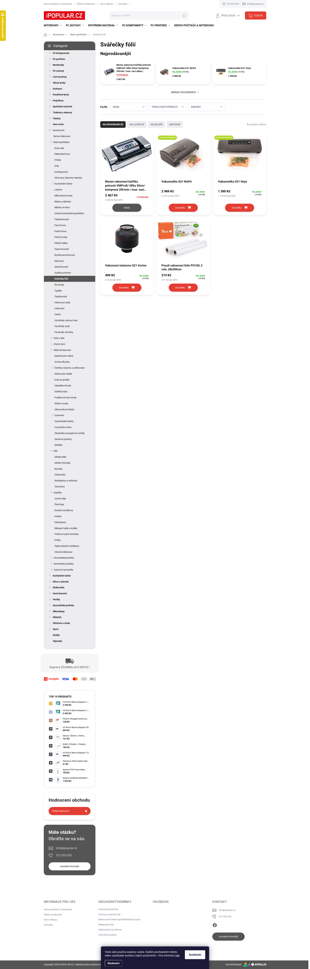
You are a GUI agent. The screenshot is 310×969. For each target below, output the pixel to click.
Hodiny (58, 516)
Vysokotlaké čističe (63, 421)
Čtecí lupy (59, 504)
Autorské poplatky (107, 934)
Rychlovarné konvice (64, 255)
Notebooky (58, 65)
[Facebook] (214, 924)
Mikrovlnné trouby (63, 195)
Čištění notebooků (86, 4)
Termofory (59, 486)
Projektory (58, 100)
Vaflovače (59, 308)
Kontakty (122, 4)
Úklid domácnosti (62, 350)
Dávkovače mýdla (63, 373)
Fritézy (57, 160)
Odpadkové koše (62, 385)
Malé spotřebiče (61, 142)
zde (177, 955)
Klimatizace (60, 522)
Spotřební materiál (62, 106)
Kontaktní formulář (69, 866)
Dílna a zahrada (61, 581)
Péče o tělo (59, 338)
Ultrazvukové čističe (64, 409)
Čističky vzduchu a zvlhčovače (69, 368)
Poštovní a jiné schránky (66, 534)
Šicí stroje (59, 284)
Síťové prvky (59, 83)
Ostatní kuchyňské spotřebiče (69, 213)
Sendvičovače (61, 266)
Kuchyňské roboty (63, 183)
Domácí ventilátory (63, 510)
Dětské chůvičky (62, 463)
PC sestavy (58, 71)
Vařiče (57, 314)
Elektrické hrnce (62, 154)
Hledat (184, 15)
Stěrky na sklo (61, 403)
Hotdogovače (61, 172)
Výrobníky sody (62, 326)
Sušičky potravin (62, 272)
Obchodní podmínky (108, 909)
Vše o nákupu (106, 4)
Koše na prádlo (61, 379)
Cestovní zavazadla (63, 569)
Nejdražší (157, 124)
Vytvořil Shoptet (233, 964)
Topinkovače (60, 296)
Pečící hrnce (60, 231)
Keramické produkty (64, 563)
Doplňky (58, 492)
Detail (127, 207)
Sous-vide (59, 148)
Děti (55, 451)
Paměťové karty (61, 94)
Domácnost (58, 130)
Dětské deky (60, 457)
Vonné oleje (60, 498)
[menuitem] (53, 25)
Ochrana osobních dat (109, 914)
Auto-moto (58, 124)
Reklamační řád (106, 924)
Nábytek (57, 617)
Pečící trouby (60, 237)
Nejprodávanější (113, 124)
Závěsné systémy (63, 439)
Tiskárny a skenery (62, 112)
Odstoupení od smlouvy (110, 929)
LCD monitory (60, 77)
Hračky (56, 599)
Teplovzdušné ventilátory (66, 546)
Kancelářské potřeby (63, 605)
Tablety (57, 118)
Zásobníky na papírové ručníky (69, 433)
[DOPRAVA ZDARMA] (183, 156)
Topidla (58, 290)
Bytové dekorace (62, 136)
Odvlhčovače (60, 391)
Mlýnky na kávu (62, 207)
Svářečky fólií (61, 278)
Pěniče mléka (60, 243)
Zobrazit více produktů (183, 92)
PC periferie (59, 59)
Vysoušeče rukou (63, 427)
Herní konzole (60, 593)
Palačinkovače (61, 219)
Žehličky (58, 445)
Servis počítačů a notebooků (58, 4)
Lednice (58, 189)
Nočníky (58, 469)
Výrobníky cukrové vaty (66, 320)
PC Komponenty (61, 53)
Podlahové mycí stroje (65, 397)
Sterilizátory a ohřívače (65, 480)
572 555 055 (64, 855)
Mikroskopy (59, 611)
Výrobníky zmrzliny (63, 332)
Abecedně (174, 124)
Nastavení (113, 963)
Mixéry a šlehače (62, 201)
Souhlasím (195, 954)
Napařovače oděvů (63, 356)
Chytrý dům (59, 344)
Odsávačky (60, 474)
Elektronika (58, 587)
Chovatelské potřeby (64, 557)
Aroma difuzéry (62, 362)
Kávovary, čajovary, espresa (68, 177)
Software (57, 88)
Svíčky (57, 540)
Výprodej (57, 641)
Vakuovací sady (62, 302)
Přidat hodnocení (60, 811)
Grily (56, 166)
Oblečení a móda (61, 623)
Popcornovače (61, 249)
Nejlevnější (137, 124)
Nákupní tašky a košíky (65, 528)
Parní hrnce (60, 225)
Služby (56, 635)
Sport (55, 629)
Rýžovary (59, 261)
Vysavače (59, 415)
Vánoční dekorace (63, 552)
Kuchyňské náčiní (62, 575)
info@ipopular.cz (66, 848)
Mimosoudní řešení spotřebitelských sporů (119, 919)
